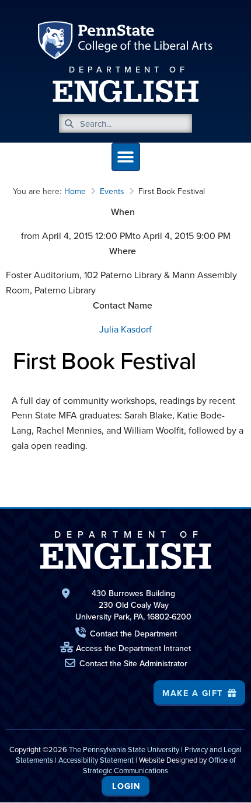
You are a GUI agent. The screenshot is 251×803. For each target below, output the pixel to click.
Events (112, 191)
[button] (125, 157)
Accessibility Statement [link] (96, 759)
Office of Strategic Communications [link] (159, 765)
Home (75, 191)
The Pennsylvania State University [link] (124, 749)
